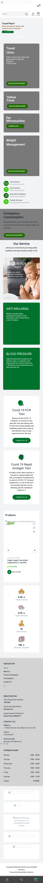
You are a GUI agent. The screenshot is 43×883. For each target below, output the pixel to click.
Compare (34, 527)
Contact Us (17, 285)
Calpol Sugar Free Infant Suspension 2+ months (17, 561)
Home (6, 668)
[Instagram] (4, 744)
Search (21, 879)
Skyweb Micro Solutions (25, 872)
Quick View (34, 531)
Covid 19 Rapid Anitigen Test (21, 466)
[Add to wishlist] (34, 524)
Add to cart (16, 572)
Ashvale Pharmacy (24, 867)
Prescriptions (9, 678)
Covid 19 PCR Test (21, 412)
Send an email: (9, 739)
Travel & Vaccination (11, 675)
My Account (7, 879)
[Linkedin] (7, 744)
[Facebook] (1, 744)
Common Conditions (13, 558)
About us (7, 671)
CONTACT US (14, 373)
